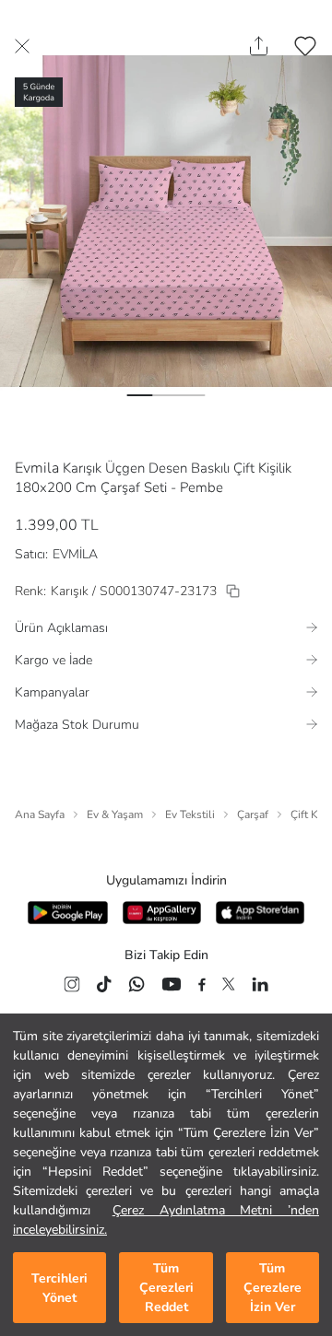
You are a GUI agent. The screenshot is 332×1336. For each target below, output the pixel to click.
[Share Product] (258, 46)
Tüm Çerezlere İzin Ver (272, 1288)
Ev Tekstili (190, 814)
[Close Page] (22, 46)
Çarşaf (252, 814)
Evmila (37, 468)
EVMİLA (75, 554)
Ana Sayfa (40, 814)
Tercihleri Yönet (59, 1288)
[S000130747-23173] (233, 591)
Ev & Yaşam (115, 814)
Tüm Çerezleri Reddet (166, 1288)
